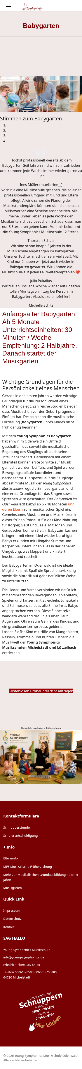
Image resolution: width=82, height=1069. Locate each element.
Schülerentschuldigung (20, 835)
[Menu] (8, 6)
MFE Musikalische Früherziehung (27, 866)
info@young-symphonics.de (23, 957)
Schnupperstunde (16, 827)
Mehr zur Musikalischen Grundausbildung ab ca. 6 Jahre (40, 877)
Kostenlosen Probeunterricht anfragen (41, 691)
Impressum (11, 910)
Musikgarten (12, 888)
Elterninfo (10, 858)
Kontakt (8, 927)
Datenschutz (12, 918)
